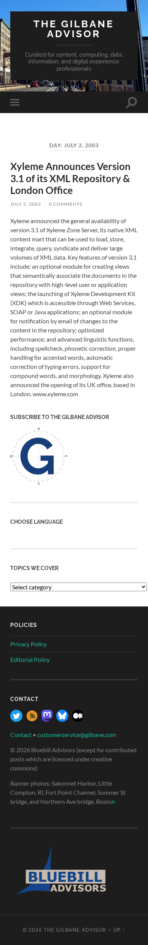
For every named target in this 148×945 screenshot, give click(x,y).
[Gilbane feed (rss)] (32, 719)
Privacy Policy (28, 643)
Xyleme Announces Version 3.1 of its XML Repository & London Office (70, 178)
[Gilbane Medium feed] (78, 719)
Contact (20, 734)
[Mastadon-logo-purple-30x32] (47, 719)
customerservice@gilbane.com (76, 734)
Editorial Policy (30, 659)
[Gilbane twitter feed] (16, 719)
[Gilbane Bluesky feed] (62, 719)
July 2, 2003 (25, 204)
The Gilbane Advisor (73, 28)
